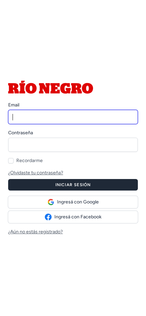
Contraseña (20, 133)
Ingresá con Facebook (78, 217)
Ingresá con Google (78, 202)
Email (13, 105)
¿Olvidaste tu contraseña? (35, 173)
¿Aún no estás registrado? (35, 232)
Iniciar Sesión (73, 184)
